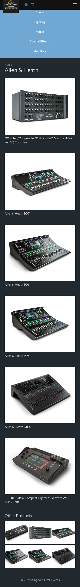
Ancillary (40, 51)
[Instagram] (32, 5)
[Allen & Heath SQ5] (40, 324)
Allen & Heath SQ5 (17, 355)
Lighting (40, 22)
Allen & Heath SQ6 (17, 284)
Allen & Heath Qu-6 (18, 426)
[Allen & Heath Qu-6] (40, 395)
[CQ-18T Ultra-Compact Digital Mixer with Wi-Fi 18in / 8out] (40, 466)
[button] (74, 5)
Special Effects (40, 41)
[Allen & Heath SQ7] (40, 181)
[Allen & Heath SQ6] (40, 253)
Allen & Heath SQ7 (17, 213)
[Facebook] (26, 5)
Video (40, 31)
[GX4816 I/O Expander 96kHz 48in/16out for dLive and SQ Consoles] (40, 106)
